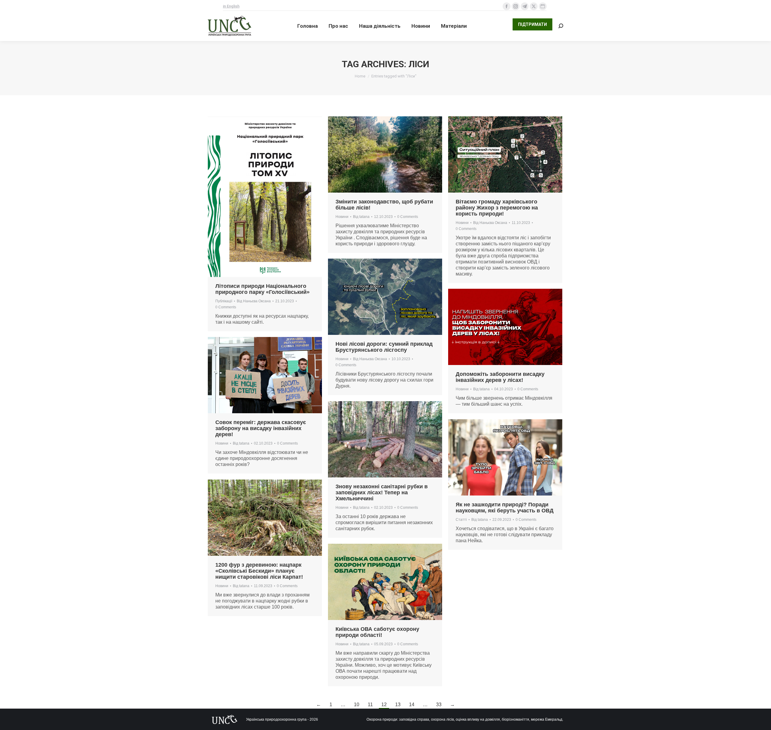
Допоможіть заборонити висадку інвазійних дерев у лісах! (500, 377)
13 (398, 704)
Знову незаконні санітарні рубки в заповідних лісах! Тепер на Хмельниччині (382, 492)
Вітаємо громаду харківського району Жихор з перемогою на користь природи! (497, 208)
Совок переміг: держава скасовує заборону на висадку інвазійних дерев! (260, 428)
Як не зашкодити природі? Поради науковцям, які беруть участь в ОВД (505, 508)
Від (254, 301)
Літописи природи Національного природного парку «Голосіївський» (262, 289)
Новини (342, 217)
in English (231, 6)
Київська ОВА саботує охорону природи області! (377, 632)
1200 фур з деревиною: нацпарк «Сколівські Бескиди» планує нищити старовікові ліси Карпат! (259, 571)
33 (439, 704)
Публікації (223, 301)
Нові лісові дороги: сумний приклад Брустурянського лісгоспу (384, 347)
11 (370, 704)
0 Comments (225, 307)
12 (384, 704)
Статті (461, 520)
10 (356, 704)
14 (411, 704)
